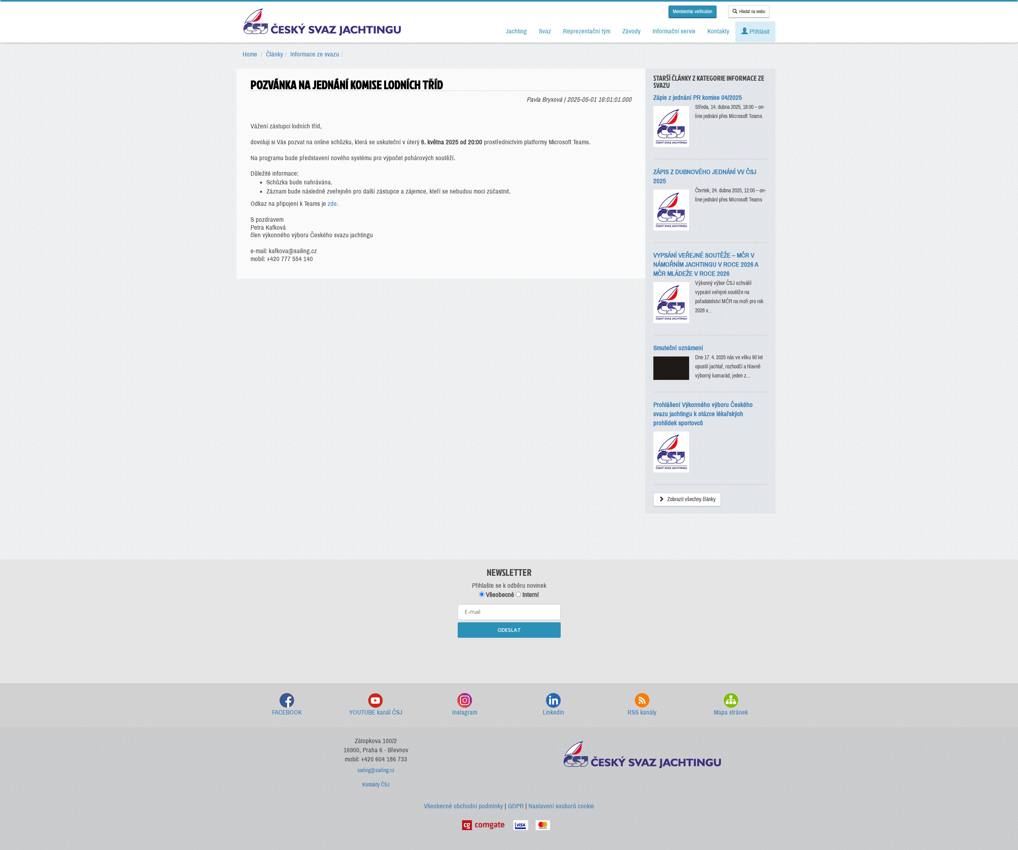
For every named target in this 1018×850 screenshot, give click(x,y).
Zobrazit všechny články (691, 499)
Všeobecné (499, 594)
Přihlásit (758, 31)
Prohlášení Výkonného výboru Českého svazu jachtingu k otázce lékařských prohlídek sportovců (703, 413)
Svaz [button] (545, 31)
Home (250, 54)
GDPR (516, 806)
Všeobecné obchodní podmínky (463, 806)
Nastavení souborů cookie (561, 806)
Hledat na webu (752, 11)
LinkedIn (553, 712)
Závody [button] (631, 31)
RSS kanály (642, 712)
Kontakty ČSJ (376, 785)
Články (274, 54)
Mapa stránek (731, 712)
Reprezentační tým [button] (586, 31)
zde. (333, 203)
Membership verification (692, 11)
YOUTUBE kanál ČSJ (375, 712)
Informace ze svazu (314, 54)
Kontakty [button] (718, 31)
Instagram (464, 712)
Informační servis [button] (674, 31)
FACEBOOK (287, 712)
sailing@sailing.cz (375, 770)
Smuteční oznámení (678, 348)
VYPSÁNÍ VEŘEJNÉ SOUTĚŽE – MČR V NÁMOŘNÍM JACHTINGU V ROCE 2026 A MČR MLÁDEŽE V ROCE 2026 (705, 264)
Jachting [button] (516, 31)
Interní (530, 594)
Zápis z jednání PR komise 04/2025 (697, 97)
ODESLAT (509, 629)
